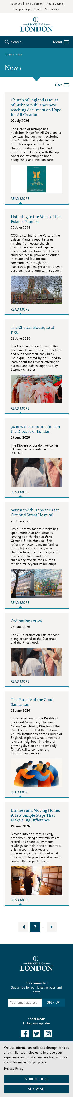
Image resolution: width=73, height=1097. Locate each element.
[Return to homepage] (36, 24)
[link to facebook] (25, 1033)
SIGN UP (53, 1002)
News (37, 9)
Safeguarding (22, 9)
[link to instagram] (48, 1033)
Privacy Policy (13, 1069)
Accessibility (51, 9)
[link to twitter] (36, 1033)
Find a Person (34, 3)
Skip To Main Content (19, 16)
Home (8, 54)
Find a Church (54, 3)
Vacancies (16, 3)
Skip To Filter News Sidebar (27, 949)
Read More (20, 199)
